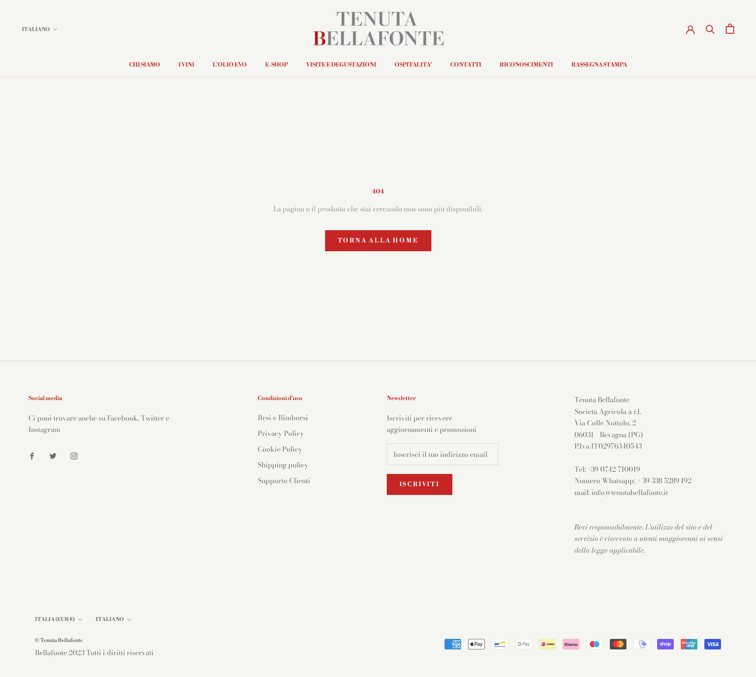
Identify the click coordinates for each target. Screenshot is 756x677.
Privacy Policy (281, 433)
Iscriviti (419, 484)
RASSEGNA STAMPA (599, 64)
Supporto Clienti (284, 480)
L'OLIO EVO (230, 64)
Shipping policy (283, 465)
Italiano (36, 29)
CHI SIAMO (144, 64)
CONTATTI (465, 64)
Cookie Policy (280, 449)
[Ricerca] (710, 28)
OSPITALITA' (413, 64)
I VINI (186, 64)
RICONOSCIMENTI (526, 64)
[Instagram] (73, 454)
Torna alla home (378, 241)
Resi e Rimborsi (283, 417)
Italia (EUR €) (55, 619)
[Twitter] (52, 454)
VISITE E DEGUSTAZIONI (341, 64)
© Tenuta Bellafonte (59, 640)
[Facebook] (31, 454)
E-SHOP (276, 64)
